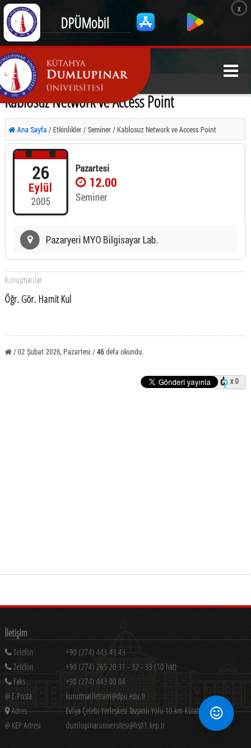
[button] (231, 71)
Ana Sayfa (31, 129)
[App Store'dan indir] (146, 28)
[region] (128, 669)
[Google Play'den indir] (195, 28)
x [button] (239, 8)
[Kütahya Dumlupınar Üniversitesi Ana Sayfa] (75, 75)
